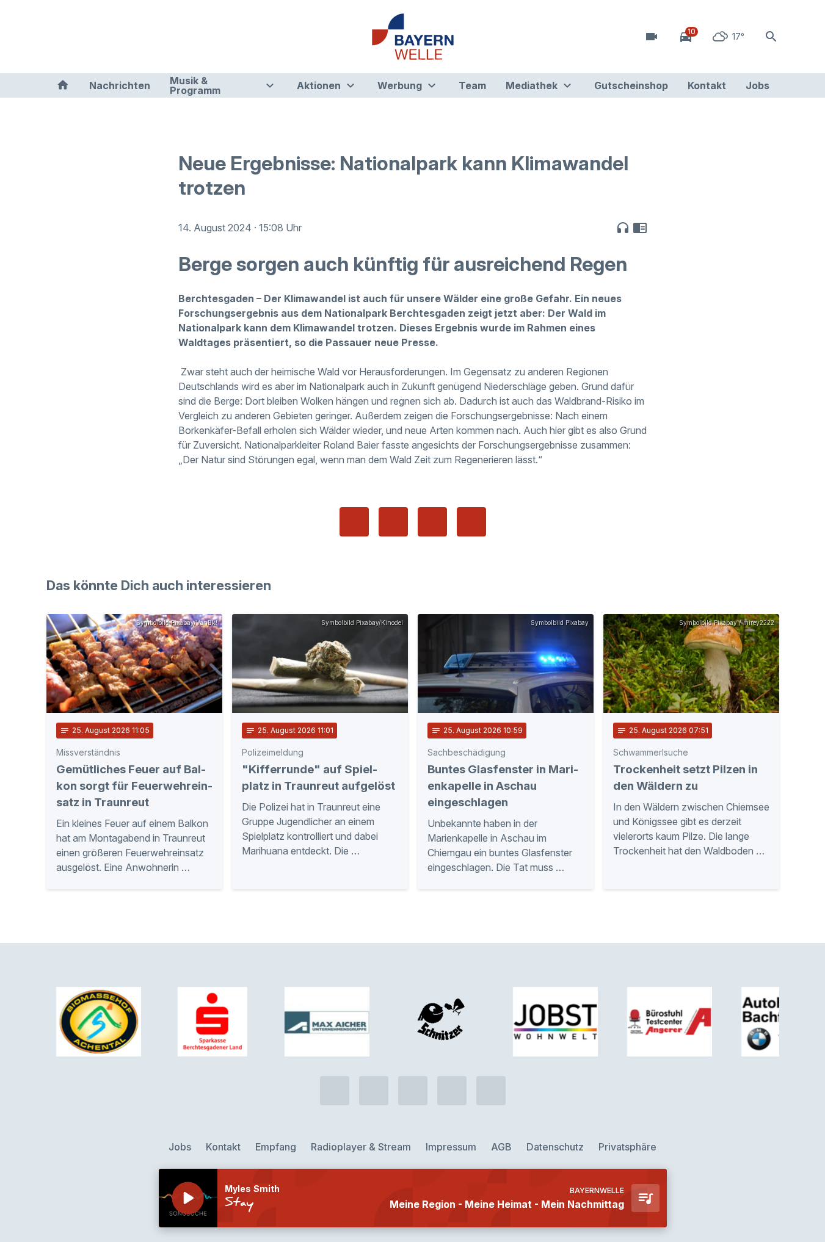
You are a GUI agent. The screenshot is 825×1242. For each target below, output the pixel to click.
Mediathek (532, 85)
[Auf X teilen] (393, 521)
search (771, 36)
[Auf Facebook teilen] (354, 521)
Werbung (399, 85)
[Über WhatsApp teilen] (432, 521)
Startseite (62, 85)
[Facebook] (107, 36)
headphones (623, 227)
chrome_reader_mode (640, 227)
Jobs (757, 85)
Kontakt (707, 85)
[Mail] (156, 36)
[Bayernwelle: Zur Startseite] (413, 36)
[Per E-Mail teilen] (471, 521)
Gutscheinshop (631, 85)
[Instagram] (132, 36)
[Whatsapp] (83, 36)
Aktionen (319, 85)
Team (472, 85)
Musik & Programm (195, 85)
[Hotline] (58, 36)
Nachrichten (119, 85)
